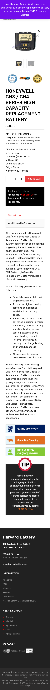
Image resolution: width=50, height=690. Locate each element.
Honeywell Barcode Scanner (19, 143)
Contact (10, 617)
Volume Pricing (13, 634)
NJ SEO (22, 683)
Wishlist (9, 621)
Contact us (27, 194)
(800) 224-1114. (25, 509)
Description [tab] (15, 215)
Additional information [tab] (22, 223)
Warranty (7, 588)
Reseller (6, 592)
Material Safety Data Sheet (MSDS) (20, 601)
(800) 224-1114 (30, 453)
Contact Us (8, 596)
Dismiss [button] (25, 14)
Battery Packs (33, 140)
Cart (8, 629)
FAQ (5, 584)
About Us (7, 580)
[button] (39, 31)
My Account (11, 625)
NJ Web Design (8, 683)
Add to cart (34, 179)
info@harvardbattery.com (15, 564)
